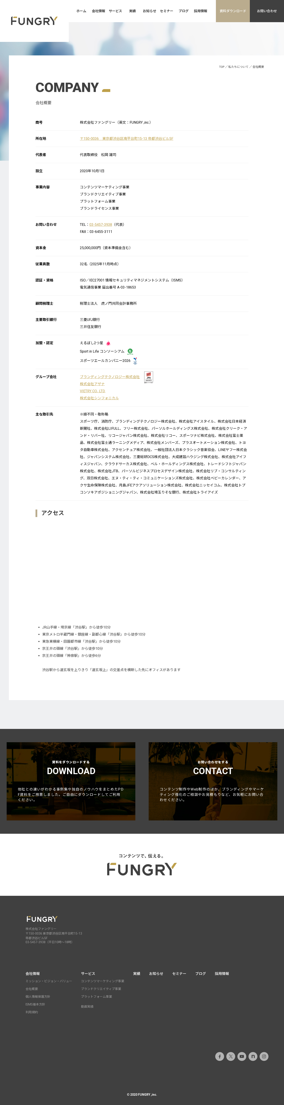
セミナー (166, 11)
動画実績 (87, 1006)
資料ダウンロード (233, 11)
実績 (132, 11)
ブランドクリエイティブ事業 (101, 989)
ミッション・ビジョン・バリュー (49, 981)
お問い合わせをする (212, 781)
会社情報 (98, 11)
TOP (221, 66)
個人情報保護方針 (38, 996)
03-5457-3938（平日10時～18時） (50, 942)
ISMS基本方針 (35, 1004)
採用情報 (200, 11)
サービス (115, 11)
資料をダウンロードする (71, 781)
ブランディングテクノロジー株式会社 (110, 377)
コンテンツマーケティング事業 (102, 981)
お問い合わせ (267, 11)
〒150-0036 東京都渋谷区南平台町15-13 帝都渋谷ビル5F (126, 139)
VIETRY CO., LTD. (92, 391)
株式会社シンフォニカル (99, 398)
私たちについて (238, 66)
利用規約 (32, 1012)
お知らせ (149, 11)
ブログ (184, 11)
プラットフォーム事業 (96, 996)
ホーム (81, 11)
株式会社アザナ (92, 384)
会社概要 (32, 989)
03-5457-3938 (100, 225)
